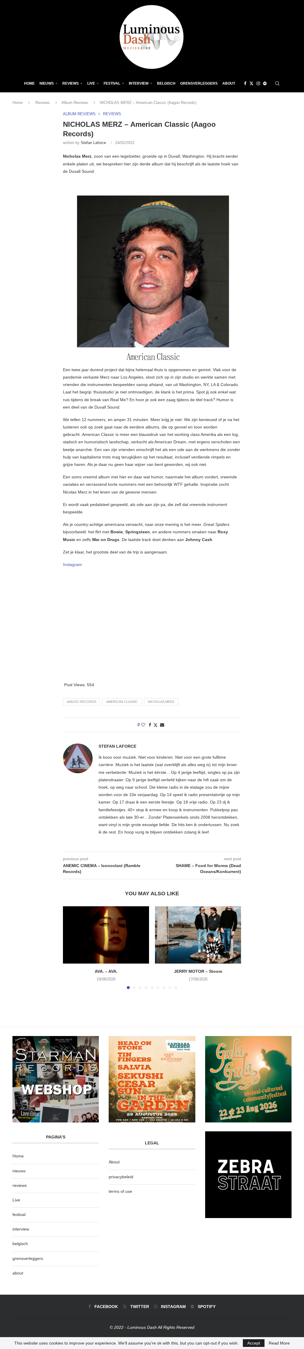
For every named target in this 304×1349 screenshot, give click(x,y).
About (228, 83)
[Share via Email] (162, 724)
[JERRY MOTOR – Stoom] (198, 935)
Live (91, 83)
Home (29, 83)
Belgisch (166, 83)
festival (19, 1214)
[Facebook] (245, 83)
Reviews (70, 83)
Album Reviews (74, 102)
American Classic (122, 701)
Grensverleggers (199, 83)
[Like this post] (143, 724)
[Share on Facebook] (150, 724)
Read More (279, 1343)
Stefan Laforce (93, 142)
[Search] (277, 83)
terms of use (120, 1191)
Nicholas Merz (161, 701)
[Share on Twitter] (155, 725)
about (17, 1273)
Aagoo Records (81, 701)
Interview (138, 83)
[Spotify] (265, 83)
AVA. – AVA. (106, 971)
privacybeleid (121, 1176)
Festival (112, 83)
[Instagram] (258, 83)
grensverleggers (27, 1258)
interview (20, 1229)
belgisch (20, 1243)
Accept (253, 1343)
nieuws (46, 83)
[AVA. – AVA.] (106, 935)
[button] (71, 947)
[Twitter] (251, 83)
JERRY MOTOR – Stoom (198, 971)
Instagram (72, 564)
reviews (19, 1185)
